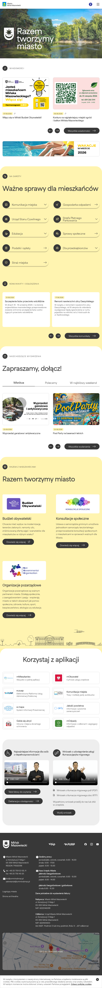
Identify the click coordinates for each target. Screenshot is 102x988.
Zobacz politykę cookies (81, 984)
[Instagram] (92, 844)
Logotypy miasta (9, 891)
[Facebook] (86, 844)
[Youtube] (98, 844)
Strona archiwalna (10, 896)
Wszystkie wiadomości (79, 130)
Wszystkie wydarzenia (79, 446)
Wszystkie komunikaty (79, 335)
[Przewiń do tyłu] (50, 130)
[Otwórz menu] (98, 4)
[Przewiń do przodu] (57, 130)
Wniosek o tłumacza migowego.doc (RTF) (77, 795)
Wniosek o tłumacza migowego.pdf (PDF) (77, 790)
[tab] (18, 383)
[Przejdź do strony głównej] (14, 844)
